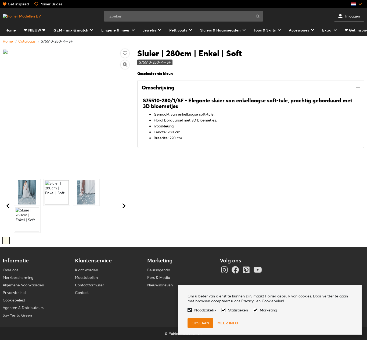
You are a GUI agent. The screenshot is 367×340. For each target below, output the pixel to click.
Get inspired (18, 4)
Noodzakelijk (205, 310)
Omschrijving (158, 87)
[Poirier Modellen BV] (22, 16)
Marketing (268, 310)
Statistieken (238, 310)
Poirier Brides (50, 4)
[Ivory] (6, 240)
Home (8, 41)
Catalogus (26, 41)
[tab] (251, 88)
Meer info (227, 323)
